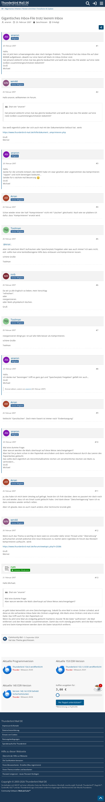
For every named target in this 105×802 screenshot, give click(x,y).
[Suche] (88, 3)
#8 (97, 368)
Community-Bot (15, 637)
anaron (8, 22)
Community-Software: (15, 791)
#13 (96, 577)
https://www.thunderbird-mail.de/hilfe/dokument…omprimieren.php (34, 132)
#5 (97, 239)
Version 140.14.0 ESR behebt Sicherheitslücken (26, 692)
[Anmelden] (94, 3)
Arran (7, 244)
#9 (97, 413)
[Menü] (101, 3)
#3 (97, 163)
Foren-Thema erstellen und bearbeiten (17, 769)
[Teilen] (101, 27)
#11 (96, 491)
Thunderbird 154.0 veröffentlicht (28, 666)
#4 (97, 207)
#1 (97, 45)
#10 (96, 442)
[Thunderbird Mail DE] (15, 3)
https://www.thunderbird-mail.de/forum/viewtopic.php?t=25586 (32, 546)
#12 (96, 530)
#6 (97, 285)
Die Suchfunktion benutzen (13, 760)
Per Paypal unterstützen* (69, 702)
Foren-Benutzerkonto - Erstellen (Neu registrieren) (22, 765)
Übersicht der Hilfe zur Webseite (15, 756)
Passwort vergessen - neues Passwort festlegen (21, 774)
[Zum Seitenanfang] (101, 798)
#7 (97, 330)
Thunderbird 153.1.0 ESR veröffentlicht (83, 666)
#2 (97, 92)
